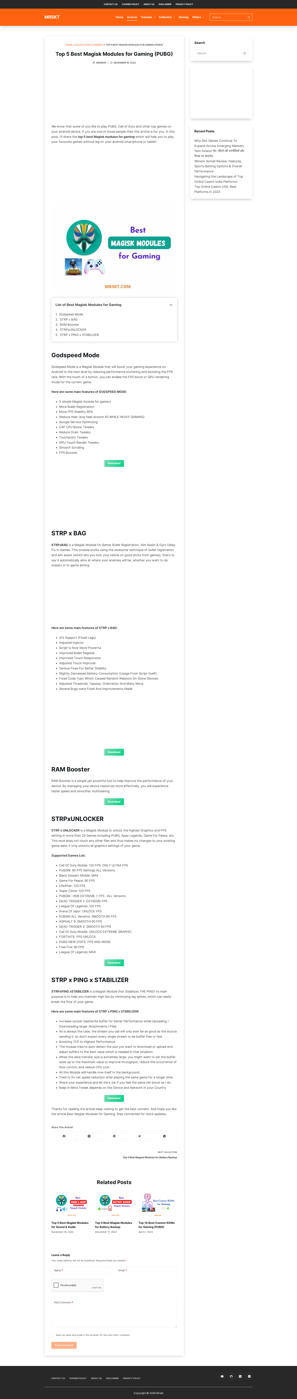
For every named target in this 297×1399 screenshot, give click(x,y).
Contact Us (111, 4)
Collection (165, 17)
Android (132, 17)
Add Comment (63, 1302)
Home (119, 17)
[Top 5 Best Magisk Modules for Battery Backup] (114, 1203)
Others (196, 17)
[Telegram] (139, 1136)
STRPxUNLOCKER (73, 329)
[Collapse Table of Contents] (171, 305)
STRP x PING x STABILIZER (79, 335)
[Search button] (249, 17)
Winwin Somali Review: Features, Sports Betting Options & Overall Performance (218, 166)
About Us (149, 4)
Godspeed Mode (71, 314)
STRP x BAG (68, 319)
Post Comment (64, 1345)
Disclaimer (165, 4)
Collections (83, 44)
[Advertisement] (114, 95)
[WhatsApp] (164, 1136)
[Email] (222, 1376)
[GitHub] (231, 1376)
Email (122, 1270)
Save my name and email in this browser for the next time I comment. (93, 1335)
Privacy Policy (184, 4)
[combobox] (228, 17)
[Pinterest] (114, 1136)
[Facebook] (64, 1136)
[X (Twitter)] (89, 1136)
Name (58, 1270)
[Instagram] (249, 1376)
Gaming (184, 17)
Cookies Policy (130, 4)
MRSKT (52, 17)
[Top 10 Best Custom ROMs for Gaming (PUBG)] (158, 1203)
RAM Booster (69, 324)
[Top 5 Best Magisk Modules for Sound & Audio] (70, 1203)
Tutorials (146, 17)
